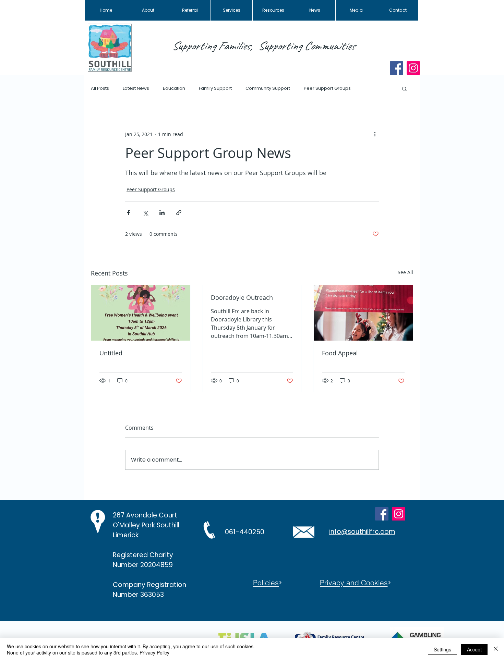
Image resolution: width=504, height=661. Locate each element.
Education (174, 88)
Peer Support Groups (327, 88)
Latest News (136, 88)
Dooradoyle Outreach (242, 297)
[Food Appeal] (363, 313)
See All (405, 272)
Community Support (267, 88)
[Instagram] (413, 68)
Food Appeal (340, 353)
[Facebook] (396, 68)
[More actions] (375, 134)
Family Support (215, 88)
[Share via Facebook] (128, 212)
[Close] (496, 649)
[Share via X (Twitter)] (145, 212)
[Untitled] (140, 313)
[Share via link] (179, 212)
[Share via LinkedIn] (162, 212)
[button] (404, 88)
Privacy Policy (154, 652)
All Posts (100, 88)
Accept (474, 649)
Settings (442, 649)
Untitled (110, 353)
